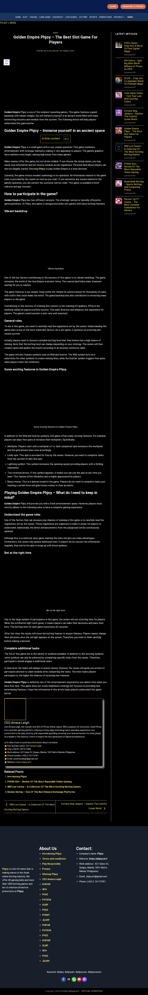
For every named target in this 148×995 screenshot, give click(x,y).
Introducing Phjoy (17, 776)
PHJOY (3, 22)
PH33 (45, 894)
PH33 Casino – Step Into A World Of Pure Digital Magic (133, 47)
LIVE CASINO (71, 17)
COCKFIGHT (57, 17)
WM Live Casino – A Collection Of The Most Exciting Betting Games (44, 786)
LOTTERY (83, 17)
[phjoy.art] (16, 6)
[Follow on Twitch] (84, 979)
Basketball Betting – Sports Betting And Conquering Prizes (134, 185)
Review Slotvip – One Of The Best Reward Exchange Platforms (41, 792)
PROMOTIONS (105, 17)
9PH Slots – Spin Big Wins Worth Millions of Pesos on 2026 (133, 64)
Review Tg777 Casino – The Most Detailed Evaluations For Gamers (132, 205)
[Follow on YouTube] (79, 979)
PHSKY (46, 915)
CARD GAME (44, 17)
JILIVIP (46, 920)
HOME (18, 17)
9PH (44, 889)
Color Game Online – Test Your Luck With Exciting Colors (133, 97)
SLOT (25, 17)
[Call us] (74, 979)
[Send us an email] (68, 979)
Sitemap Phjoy (50, 874)
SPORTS (93, 17)
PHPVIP (46, 884)
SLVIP (45, 904)
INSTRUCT (119, 17)
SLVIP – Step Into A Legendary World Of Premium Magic (133, 81)
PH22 (45, 909)
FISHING (33, 17)
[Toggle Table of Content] (64, 138)
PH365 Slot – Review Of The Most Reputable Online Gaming (39, 781)
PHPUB (46, 925)
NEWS (130, 17)
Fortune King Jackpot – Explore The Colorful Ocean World (133, 115)
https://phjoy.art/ (23, 762)
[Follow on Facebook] (63, 979)
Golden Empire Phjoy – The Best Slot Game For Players (133, 132)
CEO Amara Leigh (66, 51)
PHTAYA (46, 899)
